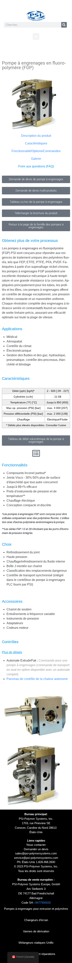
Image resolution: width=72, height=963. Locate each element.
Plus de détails (12, 652)
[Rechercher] (64, 25)
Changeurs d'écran (36, 920)
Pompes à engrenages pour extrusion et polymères (36, 908)
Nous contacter (36, 844)
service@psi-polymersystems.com (36, 857)
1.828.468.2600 (45, 862)
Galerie (36, 158)
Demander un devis (36, 849)
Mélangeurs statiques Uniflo (36, 942)
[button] (36, 36)
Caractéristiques (36, 143)
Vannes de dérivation (36, 931)
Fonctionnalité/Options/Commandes (36, 151)
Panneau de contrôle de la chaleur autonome (37, 678)
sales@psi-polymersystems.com (36, 853)
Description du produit (36, 135)
